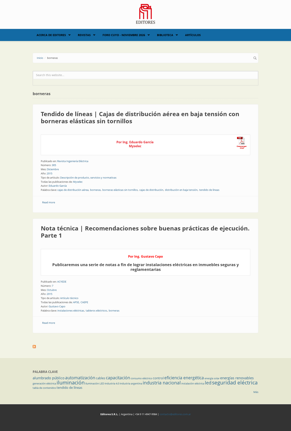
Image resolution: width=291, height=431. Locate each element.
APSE (76, 302)
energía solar (212, 378)
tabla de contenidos (44, 388)
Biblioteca (165, 35)
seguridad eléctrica (235, 382)
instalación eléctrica (192, 383)
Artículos (193, 35)
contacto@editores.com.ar (175, 414)
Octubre (52, 290)
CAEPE (84, 302)
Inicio (40, 58)
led (208, 382)
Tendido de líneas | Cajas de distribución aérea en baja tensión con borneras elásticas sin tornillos (140, 117)
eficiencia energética (184, 377)
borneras (95, 190)
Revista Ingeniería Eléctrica (72, 161)
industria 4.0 (112, 383)
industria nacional (162, 382)
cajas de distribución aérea (72, 190)
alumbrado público (49, 378)
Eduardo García (58, 185)
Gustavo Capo (57, 306)
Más (255, 392)
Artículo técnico (69, 298)
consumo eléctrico (141, 378)
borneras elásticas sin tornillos (120, 190)
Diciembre (53, 169)
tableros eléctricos (96, 310)
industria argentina (131, 383)
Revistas (84, 35)
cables (100, 378)
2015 (49, 173)
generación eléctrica (44, 383)
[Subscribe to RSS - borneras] (145, 346)
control (158, 378)
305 (54, 165)
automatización (80, 377)
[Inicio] (145, 13)
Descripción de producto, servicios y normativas (88, 177)
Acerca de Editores (51, 35)
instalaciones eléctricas (70, 310)
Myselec (78, 181)
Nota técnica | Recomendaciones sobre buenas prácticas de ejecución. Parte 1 (145, 231)
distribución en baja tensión (181, 190)
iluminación (71, 382)
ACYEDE (61, 281)
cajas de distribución (151, 190)
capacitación (118, 377)
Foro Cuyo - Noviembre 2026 (124, 35)
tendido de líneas (209, 190)
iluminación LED (94, 383)
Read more (48, 202)
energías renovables (237, 378)
